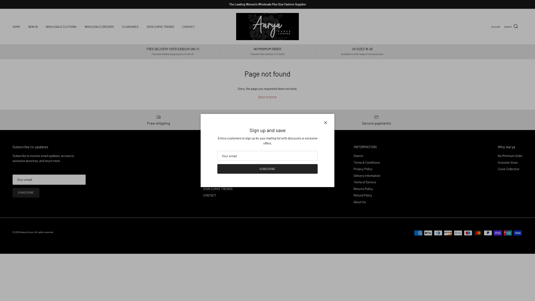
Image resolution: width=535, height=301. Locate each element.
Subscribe (267, 169)
